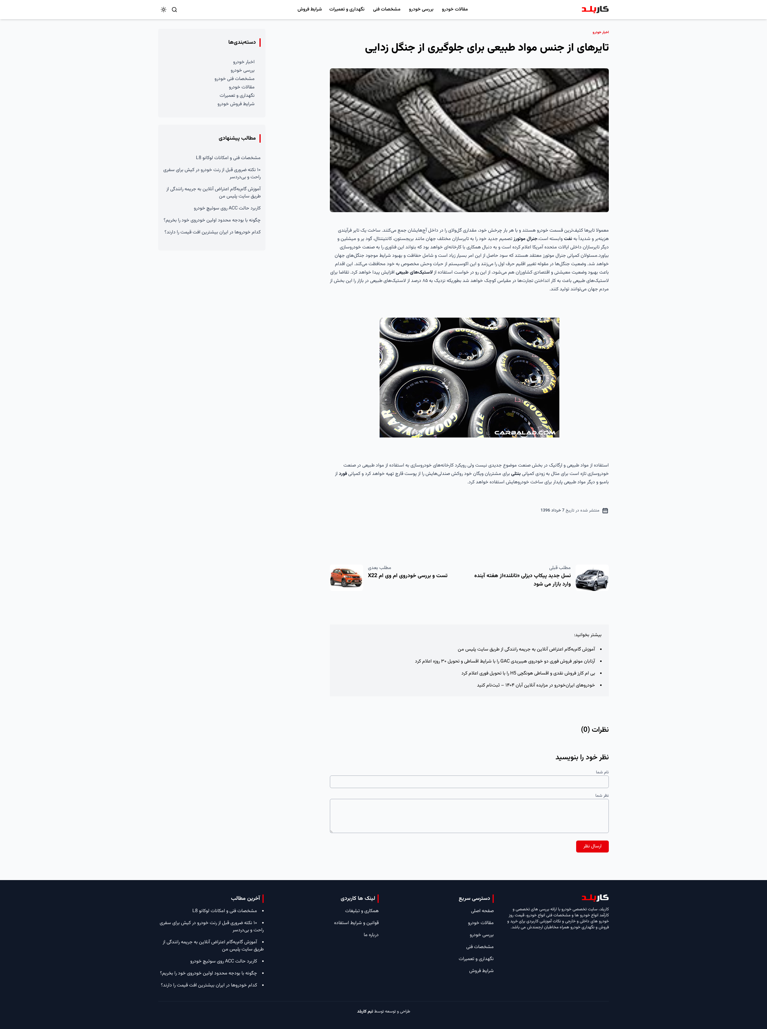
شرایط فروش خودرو (236, 104)
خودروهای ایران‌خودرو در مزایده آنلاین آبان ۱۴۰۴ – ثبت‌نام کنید (536, 685)
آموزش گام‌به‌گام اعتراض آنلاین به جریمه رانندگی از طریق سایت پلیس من (526, 649)
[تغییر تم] (163, 9)
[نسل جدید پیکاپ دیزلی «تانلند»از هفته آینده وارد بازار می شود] (592, 578)
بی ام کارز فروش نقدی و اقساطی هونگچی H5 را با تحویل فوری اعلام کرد (528, 673)
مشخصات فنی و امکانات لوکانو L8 (228, 158)
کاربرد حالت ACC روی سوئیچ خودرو (227, 208)
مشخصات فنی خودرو (235, 79)
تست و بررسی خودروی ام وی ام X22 (408, 576)
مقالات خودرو (455, 9)
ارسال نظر (592, 846)
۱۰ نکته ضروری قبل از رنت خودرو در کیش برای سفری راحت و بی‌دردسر (212, 173)
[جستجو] (174, 9)
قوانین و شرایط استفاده (356, 923)
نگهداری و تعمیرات (347, 9)
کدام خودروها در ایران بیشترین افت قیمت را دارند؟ (212, 232)
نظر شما (602, 796)
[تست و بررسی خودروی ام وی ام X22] (346, 578)
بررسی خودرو (421, 9)
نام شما (602, 772)
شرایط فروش (310, 9)
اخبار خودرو (244, 62)
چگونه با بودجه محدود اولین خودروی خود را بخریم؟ (212, 220)
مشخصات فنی (387, 9)
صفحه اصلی (482, 911)
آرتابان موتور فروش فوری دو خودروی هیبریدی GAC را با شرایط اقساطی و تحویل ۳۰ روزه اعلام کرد (505, 661)
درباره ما (371, 935)
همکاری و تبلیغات (362, 911)
